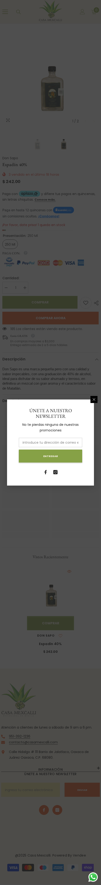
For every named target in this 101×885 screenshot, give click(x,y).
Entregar (50, 456)
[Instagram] (55, 472)
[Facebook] (45, 472)
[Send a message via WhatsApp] (93, 877)
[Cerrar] (93, 399)
